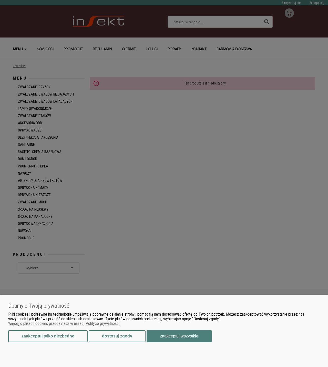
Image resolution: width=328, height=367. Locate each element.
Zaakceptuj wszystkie (179, 336)
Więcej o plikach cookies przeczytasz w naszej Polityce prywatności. (64, 323)
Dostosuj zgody (117, 336)
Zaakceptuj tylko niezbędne (48, 336)
